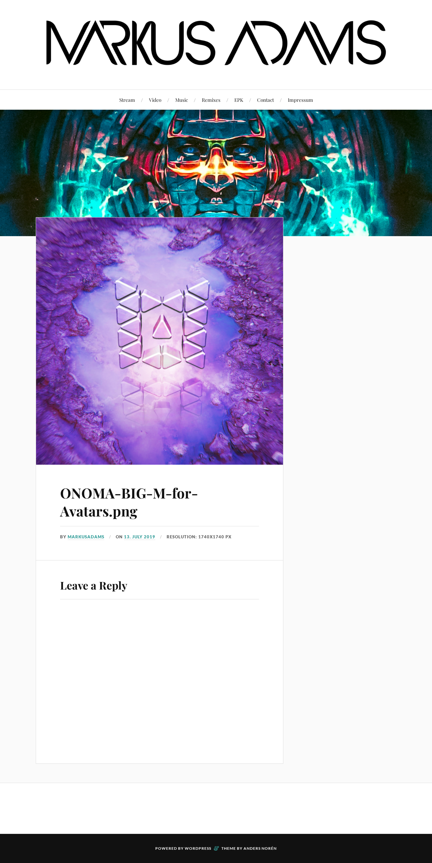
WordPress (198, 848)
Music (181, 99)
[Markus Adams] (216, 70)
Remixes (211, 99)
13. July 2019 (139, 536)
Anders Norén (260, 848)
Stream (127, 99)
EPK (238, 99)
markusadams (86, 536)
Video (155, 99)
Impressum (300, 99)
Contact (265, 99)
